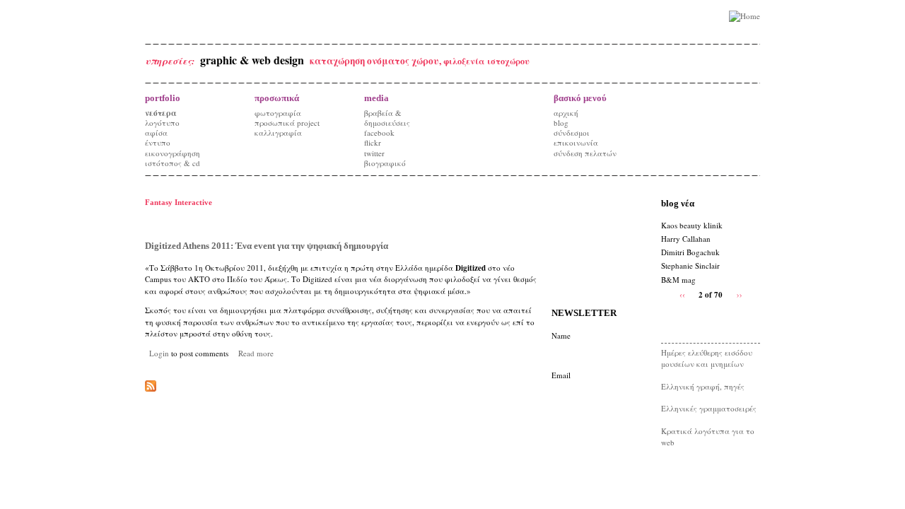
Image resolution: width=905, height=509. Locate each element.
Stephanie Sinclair (690, 265)
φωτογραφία (278, 112)
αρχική (566, 112)
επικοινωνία (576, 142)
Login (159, 353)
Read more (256, 353)
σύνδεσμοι (572, 132)
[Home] (744, 17)
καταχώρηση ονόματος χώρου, (376, 61)
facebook (379, 132)
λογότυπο (162, 122)
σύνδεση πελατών (585, 153)
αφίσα (156, 132)
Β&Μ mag (678, 279)
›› (739, 293)
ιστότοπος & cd (172, 163)
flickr (372, 142)
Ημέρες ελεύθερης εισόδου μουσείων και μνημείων (706, 358)
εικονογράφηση (172, 153)
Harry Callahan (686, 238)
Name (561, 335)
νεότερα (161, 113)
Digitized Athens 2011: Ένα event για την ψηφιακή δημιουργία (266, 245)
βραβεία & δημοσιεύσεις (387, 117)
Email (561, 375)
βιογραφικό (385, 163)
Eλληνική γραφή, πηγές (703, 386)
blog (561, 122)
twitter (374, 153)
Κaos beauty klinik (692, 225)
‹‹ (682, 293)
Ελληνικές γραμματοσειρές (709, 408)
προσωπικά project (287, 122)
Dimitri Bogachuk (690, 252)
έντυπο (157, 142)
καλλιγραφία (278, 132)
